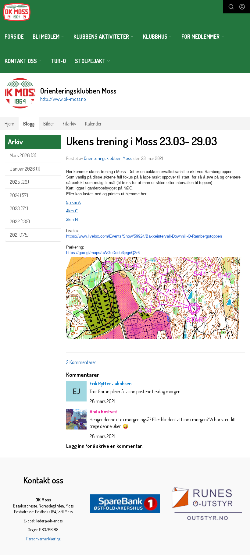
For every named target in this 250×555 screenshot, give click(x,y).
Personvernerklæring (43, 538)
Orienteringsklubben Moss (108, 158)
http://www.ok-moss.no (63, 99)
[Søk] (231, 6)
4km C (72, 211)
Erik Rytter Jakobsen (110, 383)
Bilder (48, 124)
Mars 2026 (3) (23, 155)
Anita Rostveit (103, 411)
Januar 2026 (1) (25, 169)
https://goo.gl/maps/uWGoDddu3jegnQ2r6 (103, 252)
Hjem (9, 124)
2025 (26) (19, 182)
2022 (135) (20, 221)
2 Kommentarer (81, 362)
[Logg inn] (242, 6)
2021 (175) (19, 235)
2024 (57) (19, 195)
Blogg (28, 124)
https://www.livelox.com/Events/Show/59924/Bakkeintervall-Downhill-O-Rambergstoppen (144, 236)
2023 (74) (19, 208)
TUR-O (58, 61)
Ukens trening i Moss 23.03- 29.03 (141, 141)
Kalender (93, 124)
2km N (72, 219)
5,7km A (73, 202)
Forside (14, 36)
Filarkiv (69, 124)
